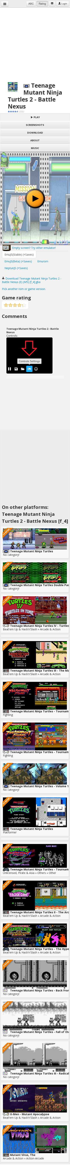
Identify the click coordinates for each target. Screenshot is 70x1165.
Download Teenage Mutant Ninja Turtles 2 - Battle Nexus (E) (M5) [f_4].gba (31, 280)
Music (35, 148)
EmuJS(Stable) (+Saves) (19, 254)
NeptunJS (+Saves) (16, 268)
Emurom (42, 261)
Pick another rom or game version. (24, 289)
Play (36, 117)
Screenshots (35, 125)
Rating (42, 3)
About (35, 140)
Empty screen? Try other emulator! (33, 248)
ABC (31, 3)
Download (35, 132)
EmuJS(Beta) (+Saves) (18, 261)
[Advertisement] (35, 42)
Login (64, 3)
